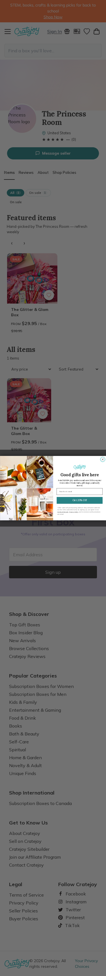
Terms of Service (62, 512)
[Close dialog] (102, 459)
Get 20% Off (79, 500)
